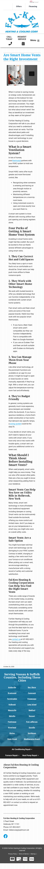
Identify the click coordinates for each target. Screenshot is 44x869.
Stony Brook (12, 739)
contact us (16, 639)
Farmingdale (12, 699)
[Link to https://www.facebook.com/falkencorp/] (5, 836)
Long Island (31, 705)
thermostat (16, 160)
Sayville (32, 728)
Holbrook (12, 705)
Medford (32, 710)
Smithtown (32, 733)
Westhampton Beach (32, 739)
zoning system (15, 424)
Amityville (12, 687)
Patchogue (12, 722)
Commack (32, 693)
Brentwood (12, 693)
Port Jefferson (31, 722)
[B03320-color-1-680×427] (22, 12)
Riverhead (12, 728)
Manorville (12, 710)
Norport (32, 716)
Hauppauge (31, 699)
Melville (12, 716)
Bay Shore (32, 687)
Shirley (12, 733)
